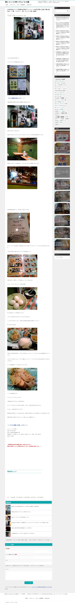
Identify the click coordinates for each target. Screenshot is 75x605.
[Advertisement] (28, 49)
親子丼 (57, 122)
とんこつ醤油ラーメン (59, 88)
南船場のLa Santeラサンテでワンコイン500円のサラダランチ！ (21, 511)
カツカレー (63, 92)
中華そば (57, 109)
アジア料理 (9, 15)
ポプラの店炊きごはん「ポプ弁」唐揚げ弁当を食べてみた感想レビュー (62, 221)
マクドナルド (63, 105)
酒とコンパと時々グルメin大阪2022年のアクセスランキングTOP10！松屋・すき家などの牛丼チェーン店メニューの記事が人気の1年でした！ (62, 160)
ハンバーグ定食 (64, 103)
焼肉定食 (57, 120)
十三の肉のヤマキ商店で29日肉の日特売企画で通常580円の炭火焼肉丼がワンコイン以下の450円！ (62, 209)
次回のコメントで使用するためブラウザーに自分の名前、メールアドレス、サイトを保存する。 (25, 565)
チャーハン (64, 101)
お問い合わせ (29, 4)
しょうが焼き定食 (59, 84)
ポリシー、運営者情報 (21, 4)
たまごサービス (33, 497)
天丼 (67, 116)
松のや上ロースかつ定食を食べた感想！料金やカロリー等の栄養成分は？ (62, 245)
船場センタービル (63, 120)
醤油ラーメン (58, 124)
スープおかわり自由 (26, 497)
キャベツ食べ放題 (19, 497)
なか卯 (65, 88)
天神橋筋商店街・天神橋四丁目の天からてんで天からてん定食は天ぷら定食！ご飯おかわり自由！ (62, 53)
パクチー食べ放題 (40, 497)
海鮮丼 (67, 118)
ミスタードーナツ (58, 107)
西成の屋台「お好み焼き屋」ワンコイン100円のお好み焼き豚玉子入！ (62, 148)
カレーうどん (63, 94)
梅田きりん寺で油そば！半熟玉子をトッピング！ (62, 197)
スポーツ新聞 (60, 98)
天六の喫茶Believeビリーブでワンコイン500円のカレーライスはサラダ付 (22, 533)
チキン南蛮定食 (58, 101)
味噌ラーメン (58, 111)
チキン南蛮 (64, 99)
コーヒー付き (58, 96)
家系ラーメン (58, 118)
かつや (57, 81)
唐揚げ (64, 111)
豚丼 (61, 122)
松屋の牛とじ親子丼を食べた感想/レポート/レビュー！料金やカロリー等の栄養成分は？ (62, 32)
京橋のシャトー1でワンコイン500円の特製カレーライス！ (20, 517)
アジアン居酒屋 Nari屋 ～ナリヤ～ (17, 425)
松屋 (63, 118)
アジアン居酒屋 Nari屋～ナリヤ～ (15, 98)
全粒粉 (62, 109)
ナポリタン (57, 103)
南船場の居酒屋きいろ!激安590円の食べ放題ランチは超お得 (62, 233)
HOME (7, 4)
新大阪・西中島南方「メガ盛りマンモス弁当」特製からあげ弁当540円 (62, 184)
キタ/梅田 (13, 15)
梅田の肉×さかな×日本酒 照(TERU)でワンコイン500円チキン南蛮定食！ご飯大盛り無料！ (25, 506)
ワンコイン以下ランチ (19, 15)
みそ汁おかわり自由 (60, 90)
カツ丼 (57, 94)
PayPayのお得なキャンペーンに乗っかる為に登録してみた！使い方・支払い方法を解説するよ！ (62, 136)
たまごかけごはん (58, 86)
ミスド (64, 107)
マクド (57, 105)
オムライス (57, 92)
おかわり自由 (13, 497)
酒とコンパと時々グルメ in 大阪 (17, 2)
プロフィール (12, 4)
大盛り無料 (60, 117)
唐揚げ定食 (64, 113)
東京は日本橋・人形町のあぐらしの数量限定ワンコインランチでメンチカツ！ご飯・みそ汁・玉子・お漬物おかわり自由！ (30, 522)
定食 (25, 15)
